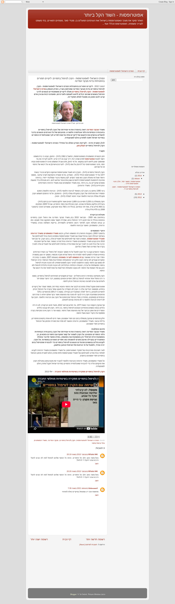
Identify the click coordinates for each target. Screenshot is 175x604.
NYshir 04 (92, 454)
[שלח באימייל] (98, 437)
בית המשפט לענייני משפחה (71, 257)
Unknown (92, 488)
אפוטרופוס (90, 159)
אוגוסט (137, 179)
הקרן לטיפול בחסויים (67, 440)
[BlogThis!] (96, 437)
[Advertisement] (87, 47)
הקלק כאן (81, 146)
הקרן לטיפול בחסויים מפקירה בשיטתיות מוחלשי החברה (80, 372)
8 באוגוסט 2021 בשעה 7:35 (83, 488)
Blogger (73, 594)
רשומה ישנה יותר (39, 539)
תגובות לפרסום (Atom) (88, 545)
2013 (139, 194)
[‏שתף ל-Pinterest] (88, 437)
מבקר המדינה (93, 130)
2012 (139, 197)
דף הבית (141, 71)
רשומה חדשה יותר (95, 539)
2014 (139, 176)
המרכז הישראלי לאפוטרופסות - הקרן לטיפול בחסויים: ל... (126, 188)
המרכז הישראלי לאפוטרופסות (122, 71)
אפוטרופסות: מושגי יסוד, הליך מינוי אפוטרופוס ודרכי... (126, 183)
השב (97, 464)
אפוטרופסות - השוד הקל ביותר (113, 15)
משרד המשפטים (51, 233)
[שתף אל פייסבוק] (91, 437)
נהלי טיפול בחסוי (98, 443)
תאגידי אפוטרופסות (96, 239)
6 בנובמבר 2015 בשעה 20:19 (82, 454)
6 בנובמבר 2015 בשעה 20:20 (82, 471)
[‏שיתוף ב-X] (93, 437)
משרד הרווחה (37, 233)
